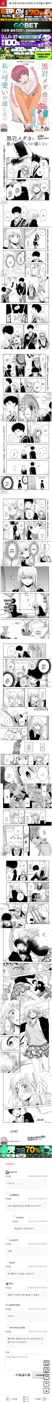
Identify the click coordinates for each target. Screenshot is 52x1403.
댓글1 (46, 1377)
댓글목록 (9, 1164)
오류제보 (46, 1370)
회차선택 (46, 1363)
